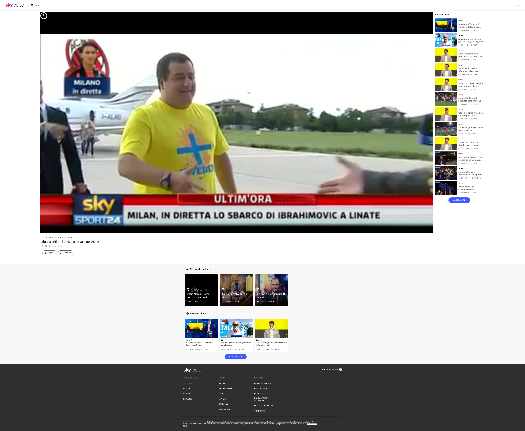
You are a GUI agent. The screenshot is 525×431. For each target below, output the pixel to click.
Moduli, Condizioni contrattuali (217, 422)
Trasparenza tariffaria (285, 422)
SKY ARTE (187, 399)
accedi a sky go (330, 370)
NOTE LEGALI (260, 394)
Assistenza (298, 422)
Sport (45, 237)
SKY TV (222, 383)
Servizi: (222, 378)
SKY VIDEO (188, 394)
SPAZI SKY (223, 404)
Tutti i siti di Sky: (191, 378)
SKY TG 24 (188, 388)
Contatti (307, 422)
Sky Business (225, 388)
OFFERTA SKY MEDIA (263, 406)
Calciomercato (58, 237)
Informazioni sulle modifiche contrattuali (258, 422)
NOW (221, 394)
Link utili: (258, 378)
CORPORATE (260, 411)
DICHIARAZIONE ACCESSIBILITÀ (261, 399)
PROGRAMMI (224, 409)
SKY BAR (223, 399)
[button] (49, 252)
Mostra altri (459, 200)
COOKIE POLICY (261, 388)
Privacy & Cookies (236, 422)
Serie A (71, 237)
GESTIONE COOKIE (262, 383)
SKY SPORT (188, 383)
